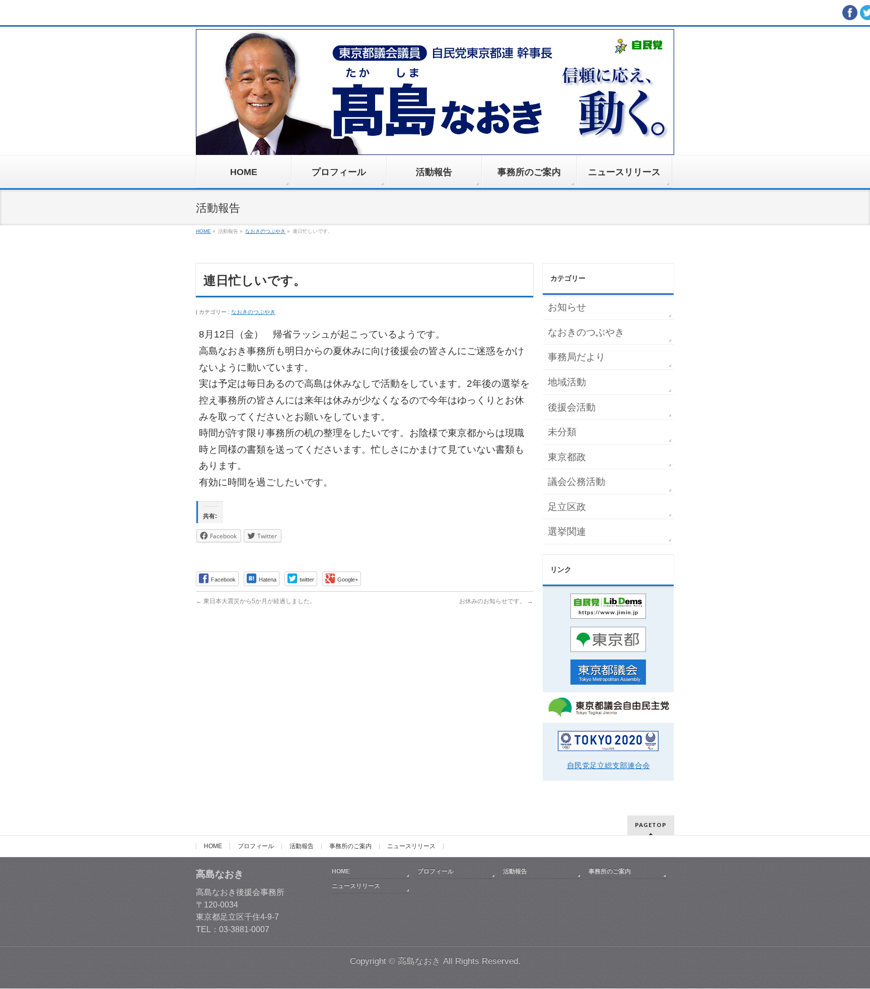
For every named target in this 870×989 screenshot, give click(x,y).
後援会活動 (572, 407)
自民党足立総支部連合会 (608, 765)
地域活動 (567, 382)
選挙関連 (567, 531)
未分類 (562, 432)
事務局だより (576, 357)
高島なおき (419, 961)
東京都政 (567, 457)
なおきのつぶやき (253, 312)
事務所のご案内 (350, 846)
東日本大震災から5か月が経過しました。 (256, 601)
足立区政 (567, 507)
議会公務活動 (576, 481)
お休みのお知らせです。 (496, 601)
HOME (213, 846)
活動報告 (301, 846)
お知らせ (567, 307)
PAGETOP (651, 824)
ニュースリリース (411, 846)
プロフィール (256, 846)
